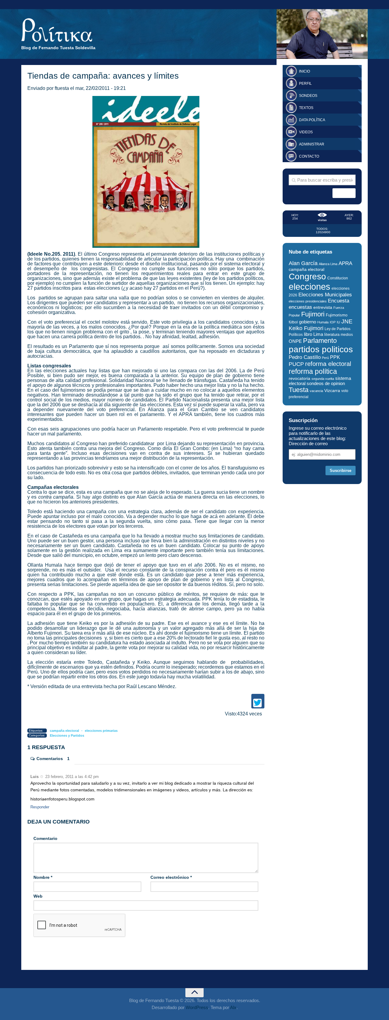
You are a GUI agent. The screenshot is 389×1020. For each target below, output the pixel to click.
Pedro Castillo (305, 357)
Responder (39, 807)
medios (347, 335)
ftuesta (62, 88)
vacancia (316, 391)
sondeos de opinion (326, 383)
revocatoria (299, 378)
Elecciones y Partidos (67, 735)
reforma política (313, 371)
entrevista (322, 307)
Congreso (307, 276)
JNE (347, 321)
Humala (323, 322)
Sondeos (308, 96)
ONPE (295, 341)
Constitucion (337, 278)
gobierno (307, 321)
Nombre (42, 877)
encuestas (300, 307)
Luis (34, 776)
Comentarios (53, 758)
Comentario (45, 838)
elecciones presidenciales (308, 301)
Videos (306, 132)
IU (338, 322)
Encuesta (338, 301)
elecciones (309, 286)
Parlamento (320, 340)
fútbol (293, 322)
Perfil (305, 83)
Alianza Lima (328, 264)
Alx (233, 1007)
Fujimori (313, 314)
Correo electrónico (171, 877)
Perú (325, 358)
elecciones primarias (101, 730)
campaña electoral (64, 730)
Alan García (303, 263)
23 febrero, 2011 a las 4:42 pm (71, 776)
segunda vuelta (323, 378)
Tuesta (298, 390)
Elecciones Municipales (325, 295)
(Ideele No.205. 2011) (51, 254)
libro (308, 334)
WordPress (197, 1007)
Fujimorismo (336, 315)
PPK (335, 357)
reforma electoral (328, 363)
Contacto (309, 156)
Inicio (304, 71)
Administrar (311, 144)
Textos (306, 108)
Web (38, 896)
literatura (331, 334)
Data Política (312, 120)
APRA (345, 263)
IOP (333, 322)
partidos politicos (321, 349)
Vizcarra (332, 390)
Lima (318, 334)
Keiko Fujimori (306, 328)
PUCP (296, 364)
